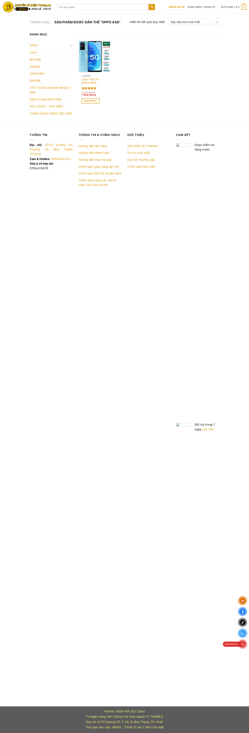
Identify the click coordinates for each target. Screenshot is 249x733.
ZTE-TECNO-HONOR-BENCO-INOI (50, 90)
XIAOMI (35, 66)
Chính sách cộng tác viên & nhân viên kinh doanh (97, 182)
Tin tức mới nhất (138, 153)
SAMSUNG (37, 73)
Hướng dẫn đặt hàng (93, 146)
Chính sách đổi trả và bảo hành (100, 173)
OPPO (34, 45)
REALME (35, 59)
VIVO (33, 52)
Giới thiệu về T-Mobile (142, 146)
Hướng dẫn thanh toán (94, 153)
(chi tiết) (208, 429)
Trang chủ (40, 22)
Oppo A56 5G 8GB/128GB (90, 81)
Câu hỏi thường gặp (141, 159)
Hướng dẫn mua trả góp (95, 159)
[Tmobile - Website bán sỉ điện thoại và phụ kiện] (27, 7)
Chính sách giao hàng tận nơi (99, 166)
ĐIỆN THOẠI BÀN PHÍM (45, 99)
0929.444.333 (61, 159)
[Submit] (152, 7)
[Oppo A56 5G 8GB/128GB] (94, 56)
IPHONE (35, 80)
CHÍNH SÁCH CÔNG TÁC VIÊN (51, 113)
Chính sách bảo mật (141, 166)
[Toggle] (71, 45)
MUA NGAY (90, 100)
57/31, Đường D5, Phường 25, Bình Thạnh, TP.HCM (51, 149)
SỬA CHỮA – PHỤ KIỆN (46, 106)
